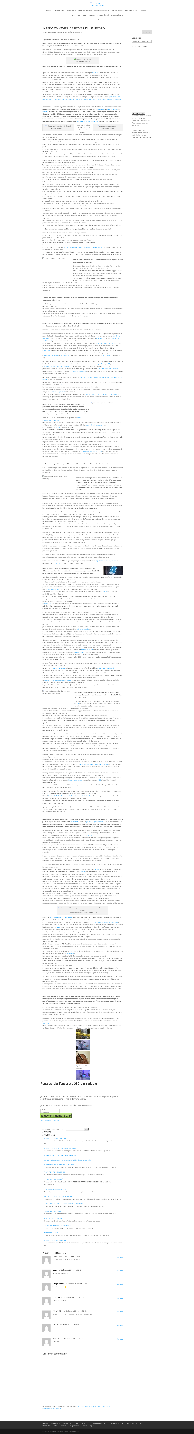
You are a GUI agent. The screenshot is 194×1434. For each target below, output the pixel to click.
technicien (56, 563)
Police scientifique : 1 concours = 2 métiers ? (59, 1165)
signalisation (46, 350)
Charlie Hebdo (112, 109)
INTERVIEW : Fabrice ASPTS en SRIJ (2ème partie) (60, 1148)
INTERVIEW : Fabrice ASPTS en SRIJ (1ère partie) (60, 1155)
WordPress (75, 1431)
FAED (104, 355)
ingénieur (112, 561)
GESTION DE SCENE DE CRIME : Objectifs (57, 1226)
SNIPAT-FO (47, 604)
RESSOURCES (75, 15)
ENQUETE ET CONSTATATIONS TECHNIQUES (58, 1196)
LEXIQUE (92, 15)
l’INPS (62, 385)
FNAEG (109, 355)
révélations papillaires (57, 392)
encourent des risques (53, 589)
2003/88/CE (70, 953)
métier (57, 427)
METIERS (143, 11)
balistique (102, 369)
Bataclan (45, 112)
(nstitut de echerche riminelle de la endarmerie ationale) (69, 796)
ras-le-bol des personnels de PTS (61, 917)
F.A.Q (84, 15)
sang (47, 338)
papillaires (116, 336)
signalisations (79, 652)
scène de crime (91, 425)
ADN (43, 338)
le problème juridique (57, 668)
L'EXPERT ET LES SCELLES (52, 1233)
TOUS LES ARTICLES (85, 11)
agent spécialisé (101, 561)
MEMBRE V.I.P (59, 11)
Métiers (67, 32)
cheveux (99, 338)
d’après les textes (87, 650)
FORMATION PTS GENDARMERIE (54, 1172)
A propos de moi (103, 15)
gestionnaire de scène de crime (87, 121)
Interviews (60, 32)
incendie (109, 369)
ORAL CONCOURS (131, 11)
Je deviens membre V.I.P (56, 1115)
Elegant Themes (55, 1431)
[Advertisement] (142, 78)
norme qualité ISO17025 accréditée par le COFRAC (103, 394)
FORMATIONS (71, 11)
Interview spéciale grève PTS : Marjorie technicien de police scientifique (68, 1160)
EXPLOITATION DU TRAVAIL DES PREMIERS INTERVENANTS (63, 1204)
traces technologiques (78, 371)
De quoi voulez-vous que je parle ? (54, 1129)
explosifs (46, 366)
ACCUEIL (49, 11)
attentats (101, 109)
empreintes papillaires (51, 355)
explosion (116, 369)
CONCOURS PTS (117, 11)
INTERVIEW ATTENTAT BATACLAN (55, 1138)
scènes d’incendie (83, 629)
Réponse (120, 1257)
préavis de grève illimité (94, 822)
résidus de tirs (116, 364)
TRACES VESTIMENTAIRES (52, 1211)
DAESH (104, 591)
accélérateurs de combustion (61, 366)
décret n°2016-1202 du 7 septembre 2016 (58, 680)
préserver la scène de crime (92, 451)
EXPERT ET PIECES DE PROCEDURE (55, 1189)
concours (95, 73)
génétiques (65, 355)
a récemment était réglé (105, 668)
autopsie (100, 425)
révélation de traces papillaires (105, 343)
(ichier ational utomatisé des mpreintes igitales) (83, 247)
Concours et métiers (49, 32)
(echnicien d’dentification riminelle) (93, 764)
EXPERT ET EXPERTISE (101, 11)
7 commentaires (76, 32)
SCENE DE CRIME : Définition (53, 1218)
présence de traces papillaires (95, 364)
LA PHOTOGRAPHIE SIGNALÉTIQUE (55, 1179)
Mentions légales (117, 15)
